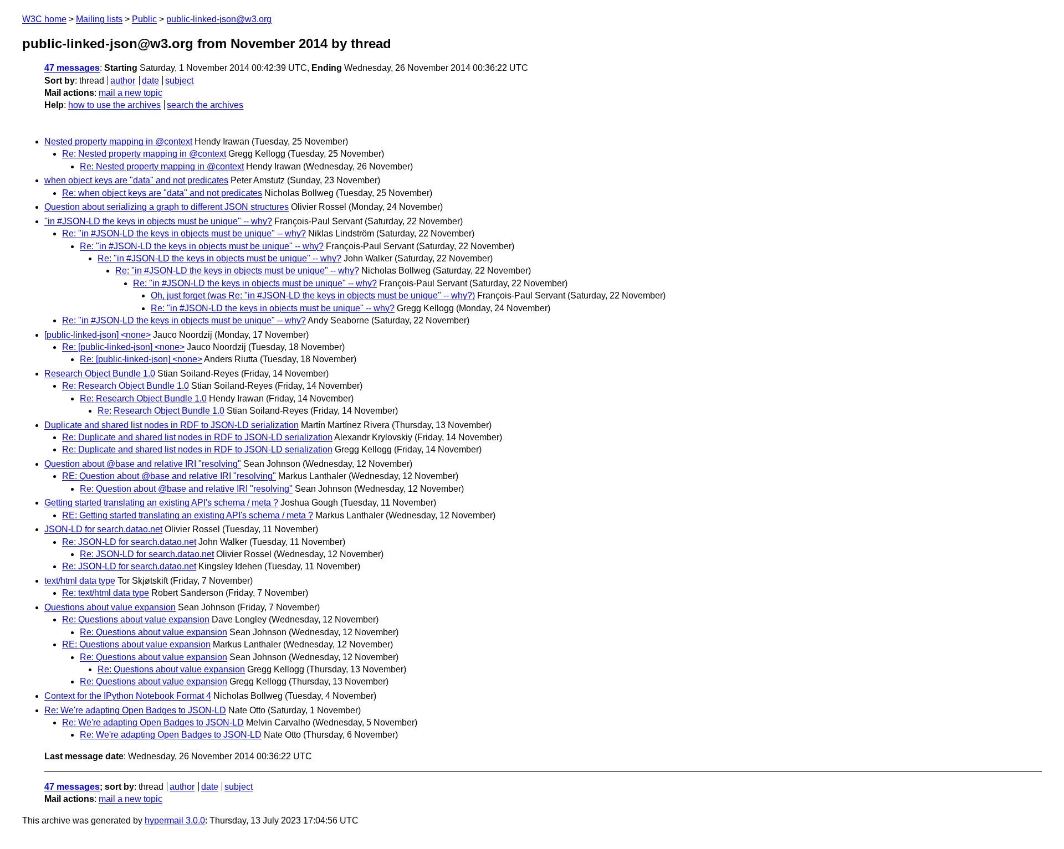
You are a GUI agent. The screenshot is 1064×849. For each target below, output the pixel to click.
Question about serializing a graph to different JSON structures (166, 207)
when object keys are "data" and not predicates (136, 180)
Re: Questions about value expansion (135, 619)
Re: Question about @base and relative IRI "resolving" (186, 488)
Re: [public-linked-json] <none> (123, 347)
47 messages (72, 68)
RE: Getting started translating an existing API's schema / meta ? (187, 515)
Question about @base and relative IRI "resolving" (142, 464)
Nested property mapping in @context (118, 141)
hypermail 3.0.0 (175, 820)
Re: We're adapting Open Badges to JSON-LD (135, 710)
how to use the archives (114, 105)
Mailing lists (99, 19)
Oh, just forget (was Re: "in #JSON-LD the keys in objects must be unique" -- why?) (313, 295)
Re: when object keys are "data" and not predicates (162, 193)
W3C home (44, 19)
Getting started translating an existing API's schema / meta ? (161, 502)
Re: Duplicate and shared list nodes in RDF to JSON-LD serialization (197, 437)
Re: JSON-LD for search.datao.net (129, 542)
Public (144, 19)
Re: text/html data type (105, 593)
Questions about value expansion (110, 607)
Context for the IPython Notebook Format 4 (127, 696)
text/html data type (79, 580)
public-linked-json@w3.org (219, 19)
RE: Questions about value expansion (136, 644)
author (122, 80)
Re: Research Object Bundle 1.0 (125, 385)
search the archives (205, 105)
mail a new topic (130, 92)
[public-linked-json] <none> (97, 334)
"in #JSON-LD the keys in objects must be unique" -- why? (158, 221)
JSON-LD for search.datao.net (103, 529)
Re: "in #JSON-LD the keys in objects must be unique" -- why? (184, 233)
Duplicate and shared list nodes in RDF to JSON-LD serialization (171, 425)
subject (179, 80)
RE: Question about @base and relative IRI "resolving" (169, 476)
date (150, 80)
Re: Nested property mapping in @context (144, 153)
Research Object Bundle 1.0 (99, 373)
